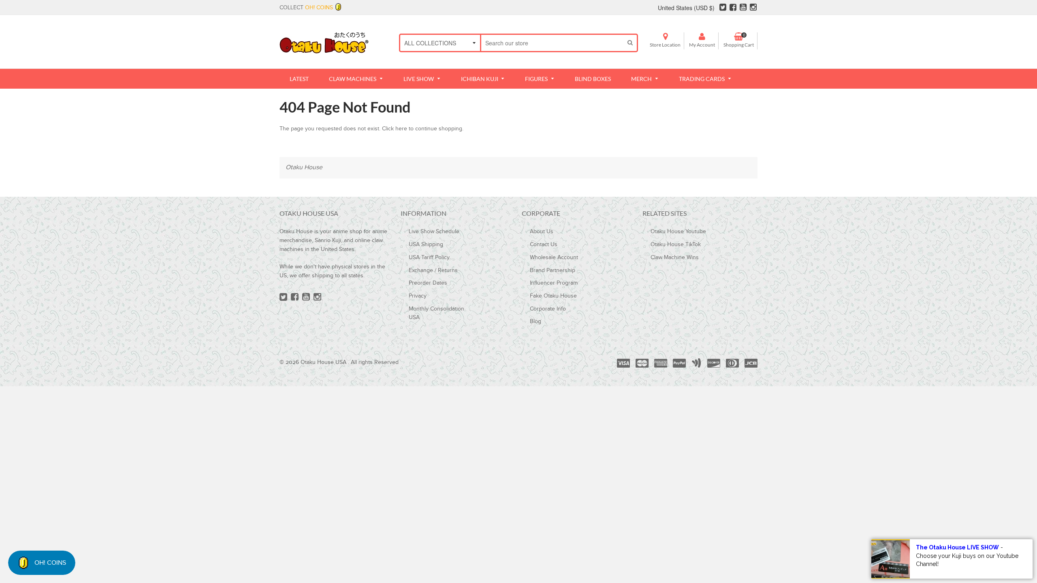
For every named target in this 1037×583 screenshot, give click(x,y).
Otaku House (304, 167)
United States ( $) (686, 8)
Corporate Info (548, 309)
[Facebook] (733, 8)
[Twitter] (722, 8)
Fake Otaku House (553, 296)
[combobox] (552, 43)
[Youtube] (743, 8)
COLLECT (306, 7)
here (401, 129)
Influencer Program (554, 283)
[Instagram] (753, 8)
